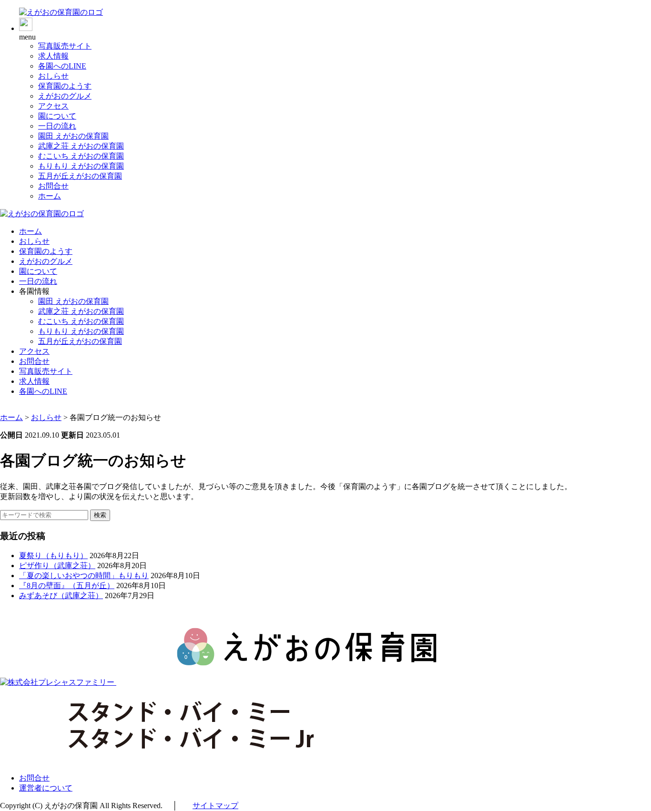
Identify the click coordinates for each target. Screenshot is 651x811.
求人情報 (53, 56)
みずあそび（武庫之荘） (61, 595)
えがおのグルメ (65, 96)
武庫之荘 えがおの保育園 (81, 146)
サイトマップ (215, 805)
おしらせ (53, 76)
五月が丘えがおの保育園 (80, 176)
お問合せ (53, 186)
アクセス (53, 106)
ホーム (49, 196)
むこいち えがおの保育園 (81, 156)
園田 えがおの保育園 (73, 136)
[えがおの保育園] (61, 12)
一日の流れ (57, 126)
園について (57, 116)
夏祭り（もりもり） (53, 555)
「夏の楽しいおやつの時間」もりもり (84, 575)
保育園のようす (65, 86)
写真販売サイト (65, 46)
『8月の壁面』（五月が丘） (66, 585)
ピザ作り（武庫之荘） (57, 565)
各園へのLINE (62, 66)
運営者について (45, 788)
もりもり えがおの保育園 (81, 166)
